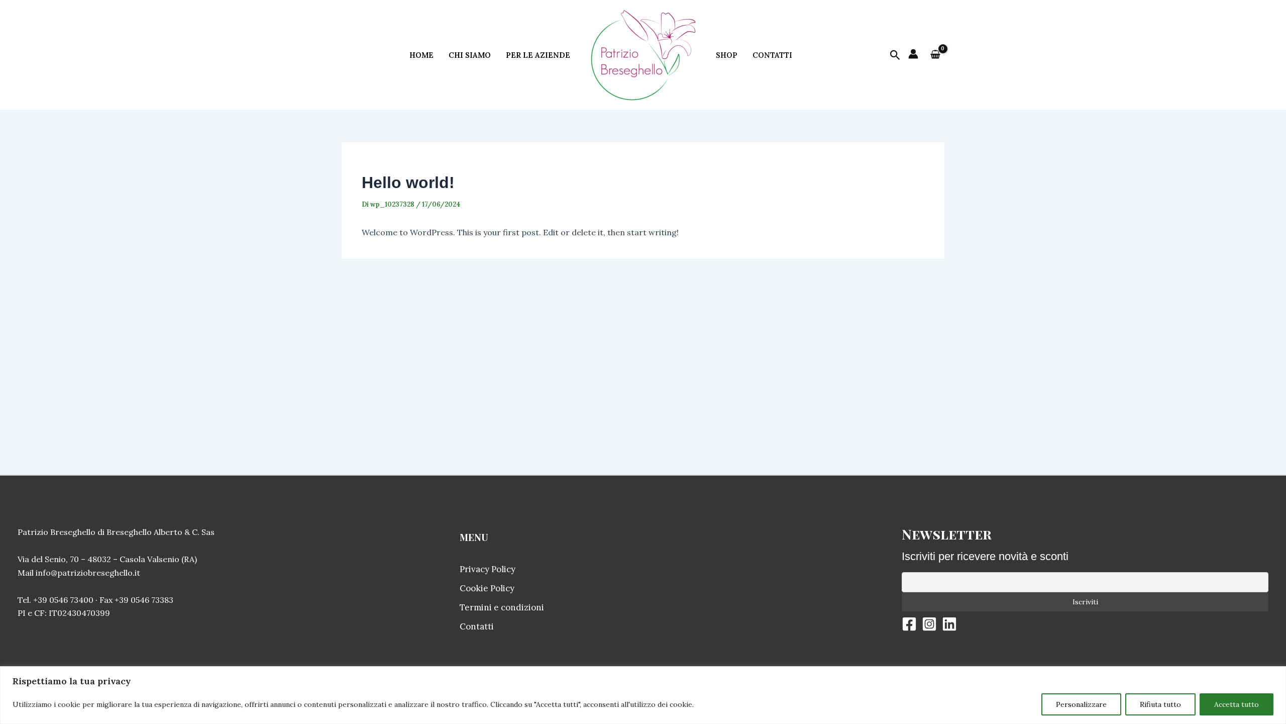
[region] (643, 695)
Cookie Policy (487, 588)
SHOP (726, 55)
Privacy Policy (487, 569)
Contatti (477, 626)
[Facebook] (909, 623)
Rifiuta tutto (1160, 704)
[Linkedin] (949, 623)
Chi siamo (470, 55)
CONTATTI (772, 55)
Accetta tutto (1236, 704)
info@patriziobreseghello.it (88, 573)
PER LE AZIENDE (538, 55)
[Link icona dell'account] (913, 54)
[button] (895, 55)
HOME (421, 55)
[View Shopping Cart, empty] (935, 55)
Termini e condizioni (502, 607)
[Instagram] (929, 623)
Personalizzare (1081, 704)
